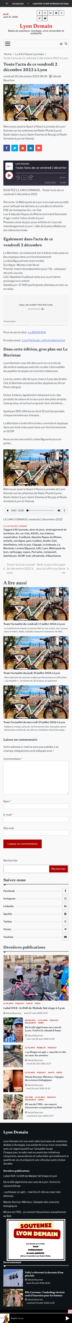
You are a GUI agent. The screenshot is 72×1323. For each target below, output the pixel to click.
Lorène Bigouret (25, 548)
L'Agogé (37, 544)
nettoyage (16, 552)
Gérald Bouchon (13, 1013)
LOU (38, 548)
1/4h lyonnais (20, 529)
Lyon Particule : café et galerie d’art (43, 340)
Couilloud (24, 537)
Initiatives (30, 1020)
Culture (29, 1097)
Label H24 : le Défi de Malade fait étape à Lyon (34, 1008)
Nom (7, 801)
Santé (29, 1003)
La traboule (49, 544)
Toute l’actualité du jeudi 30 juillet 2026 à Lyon (31, 673)
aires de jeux (37, 529)
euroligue (19, 540)
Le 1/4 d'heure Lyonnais (15, 526)
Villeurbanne (53, 555)
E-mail (8, 814)
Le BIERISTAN (37, 332)
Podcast (19, 1003)
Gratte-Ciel (49, 540)
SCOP (21, 555)
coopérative (10, 537)
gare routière (34, 540)
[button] (67, 1318)
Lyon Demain (36, 26)
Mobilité (41, 1048)
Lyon (45, 548)
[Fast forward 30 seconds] (33, 177)
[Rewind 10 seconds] (18, 177)
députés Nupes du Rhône (46, 537)
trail (28, 555)
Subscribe (50, 182)
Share (63, 182)
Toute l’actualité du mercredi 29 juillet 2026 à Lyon (34, 722)
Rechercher (10, 860)
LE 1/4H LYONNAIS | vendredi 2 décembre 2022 (50, 325)
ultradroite (38, 555)
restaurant (50, 552)
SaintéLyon (10, 555)
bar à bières (47, 533)
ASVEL (34, 533)
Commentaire (12, 758)
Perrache (36, 552)
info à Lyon (24, 544)
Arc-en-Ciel (22, 533)
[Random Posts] (60, 43)
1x (24, 177)
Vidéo (37, 1003)
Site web (8, 828)
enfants (8, 540)
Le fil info (8, 1003)
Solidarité (30, 1023)
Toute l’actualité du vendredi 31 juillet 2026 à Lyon (34, 624)
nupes (26, 552)
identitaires (10, 544)
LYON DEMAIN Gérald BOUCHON (16, 325)
